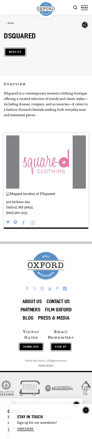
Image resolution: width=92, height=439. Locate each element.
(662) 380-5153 (16, 213)
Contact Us (58, 301)
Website (15, 52)
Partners (30, 309)
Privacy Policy (46, 365)
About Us (32, 301)
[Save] (8, 222)
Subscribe (25, 429)
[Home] (46, 9)
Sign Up (61, 347)
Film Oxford (58, 309)
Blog (28, 318)
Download (31, 347)
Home (11, 23)
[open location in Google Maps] (30, 193)
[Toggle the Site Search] (75, 7)
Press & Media (53, 318)
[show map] (15, 222)
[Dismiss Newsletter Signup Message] (86, 410)
